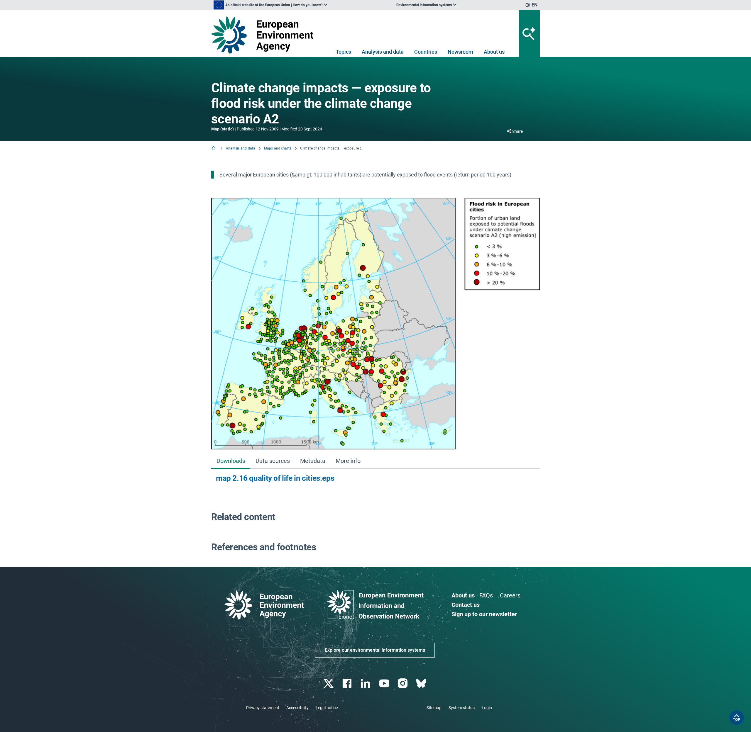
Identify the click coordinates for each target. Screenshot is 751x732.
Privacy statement (262, 707)
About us (494, 52)
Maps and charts (277, 148)
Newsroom (460, 52)
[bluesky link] (421, 683)
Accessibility (297, 707)
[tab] (230, 461)
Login (487, 707)
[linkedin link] (366, 683)
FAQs (486, 595)
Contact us (465, 604)
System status (462, 707)
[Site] (264, 35)
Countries (425, 52)
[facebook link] (347, 683)
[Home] (214, 149)
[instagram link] (403, 683)
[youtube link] (384, 683)
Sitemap (434, 707)
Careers (510, 595)
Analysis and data (383, 52)
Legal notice (327, 707)
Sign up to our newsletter (484, 614)
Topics (343, 52)
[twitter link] (329, 683)
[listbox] (270, 5)
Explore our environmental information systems (375, 650)
